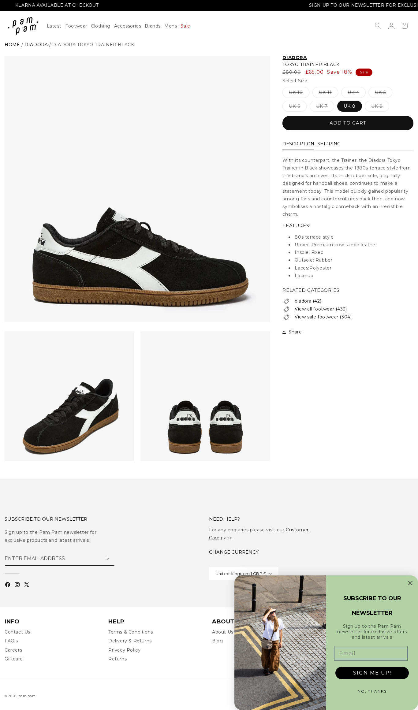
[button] (102, 26)
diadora (36, 44)
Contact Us (17, 632)
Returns (117, 659)
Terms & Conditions (130, 632)
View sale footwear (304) (323, 317)
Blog (217, 641)
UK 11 (328, 93)
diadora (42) (308, 301)
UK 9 (380, 107)
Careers (13, 650)
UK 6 (298, 107)
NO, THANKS (372, 691)
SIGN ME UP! (372, 673)
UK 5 (383, 93)
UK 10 (299, 93)
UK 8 (350, 106)
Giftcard (14, 659)
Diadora (294, 57)
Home (12, 44)
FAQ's (11, 641)
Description (298, 144)
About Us (222, 632)
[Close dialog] (410, 583)
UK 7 (325, 107)
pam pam (27, 696)
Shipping (329, 144)
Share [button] (295, 332)
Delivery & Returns (130, 641)
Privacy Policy (124, 650)
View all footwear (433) (321, 309)
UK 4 (357, 93)
